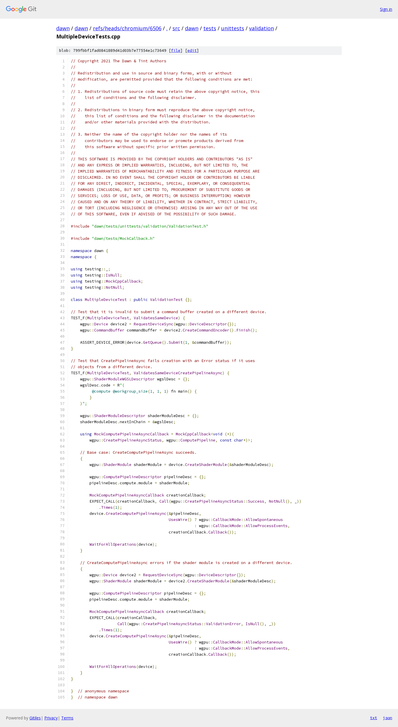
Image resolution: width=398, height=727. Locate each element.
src (176, 28)
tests (209, 28)
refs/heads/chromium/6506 (127, 28)
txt (373, 717)
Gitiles (35, 718)
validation (261, 28)
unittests (232, 28)
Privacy (51, 718)
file (175, 50)
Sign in (386, 9)
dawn (63, 28)
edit (192, 50)
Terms (67, 718)
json (387, 717)
